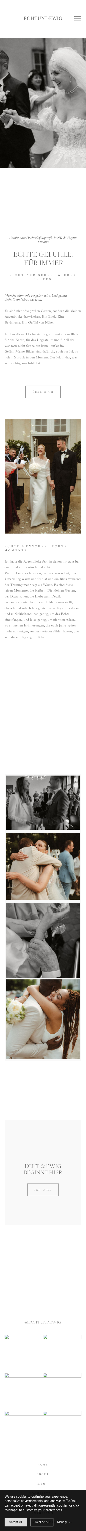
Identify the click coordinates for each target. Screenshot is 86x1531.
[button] (77, 18)
